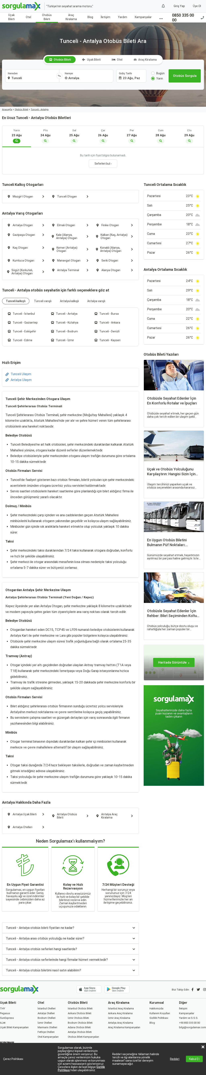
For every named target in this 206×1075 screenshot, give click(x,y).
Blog (90, 17)
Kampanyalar (143, 17)
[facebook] (193, 990)
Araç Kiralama (71, 17)
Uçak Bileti (11, 17)
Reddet (174, 1059)
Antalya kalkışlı (69, 301)
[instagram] (204, 990)
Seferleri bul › (103, 163)
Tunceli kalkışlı (16, 301)
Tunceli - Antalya (39, 109)
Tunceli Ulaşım (21, 374)
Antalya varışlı (96, 301)
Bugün (160, 73)
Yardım (122, 17)
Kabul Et (194, 1059)
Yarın (159, 78)
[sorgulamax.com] (21, 6)
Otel (28, 17)
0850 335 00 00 (183, 17)
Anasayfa (7, 109)
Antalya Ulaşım (21, 380)
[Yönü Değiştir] (59, 76)
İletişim (105, 17)
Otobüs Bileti (47, 17)
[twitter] (198, 990)
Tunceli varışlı (43, 301)
